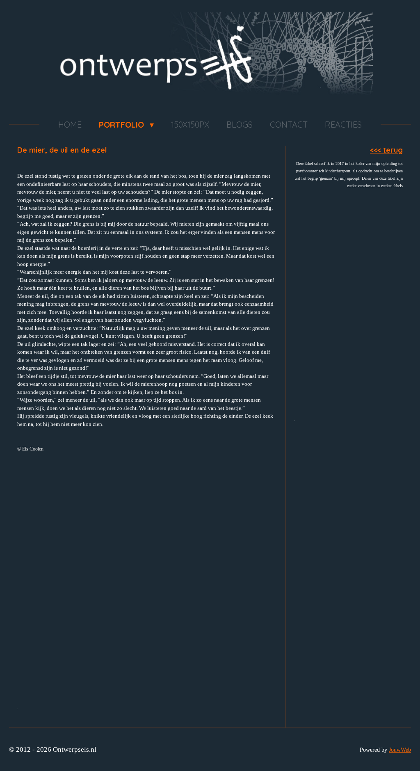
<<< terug (386, 150)
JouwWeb (400, 749)
